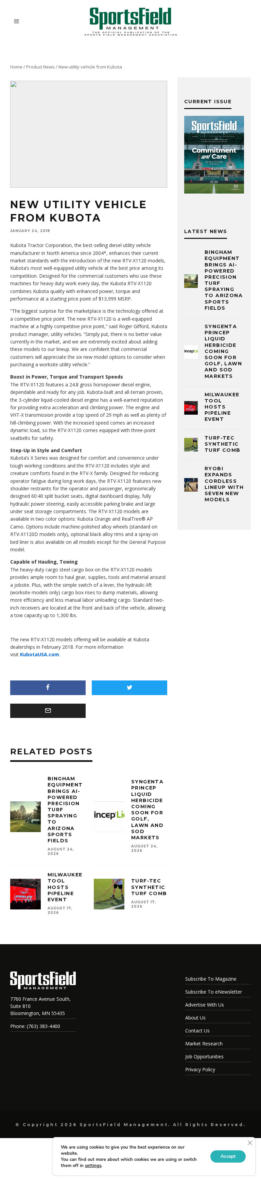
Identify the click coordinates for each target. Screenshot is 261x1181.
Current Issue (207, 101)
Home (16, 67)
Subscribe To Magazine (211, 979)
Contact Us (197, 1030)
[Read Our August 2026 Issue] (214, 156)
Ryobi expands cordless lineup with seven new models (224, 484)
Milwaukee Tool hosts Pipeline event (65, 887)
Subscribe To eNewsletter (213, 991)
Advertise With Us (204, 1004)
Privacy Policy (200, 1069)
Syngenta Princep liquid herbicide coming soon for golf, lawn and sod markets (147, 810)
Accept (228, 1156)
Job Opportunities (204, 1056)
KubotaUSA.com (39, 654)
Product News (40, 67)
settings (93, 1166)
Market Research (204, 1043)
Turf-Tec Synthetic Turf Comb (149, 887)
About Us (195, 1017)
